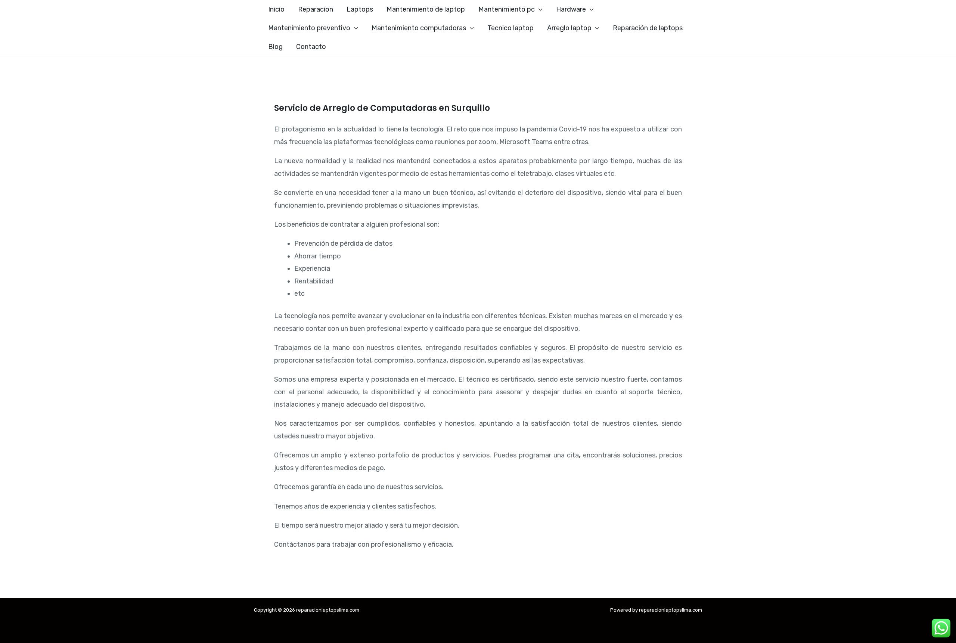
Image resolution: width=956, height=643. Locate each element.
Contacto (311, 47)
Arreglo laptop (569, 28)
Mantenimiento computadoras (419, 28)
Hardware (571, 9)
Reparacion (315, 9)
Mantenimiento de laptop (426, 9)
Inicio (276, 9)
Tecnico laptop (510, 28)
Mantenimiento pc (506, 9)
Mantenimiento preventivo (309, 28)
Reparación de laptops (648, 28)
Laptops (360, 9)
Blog (275, 47)
